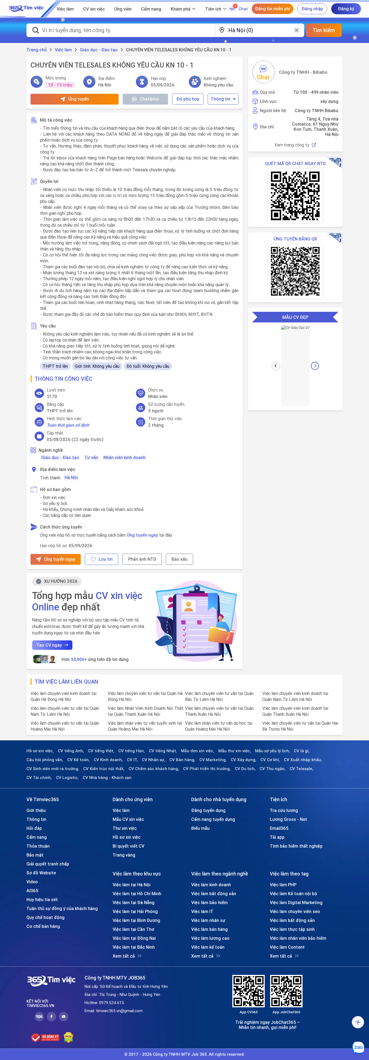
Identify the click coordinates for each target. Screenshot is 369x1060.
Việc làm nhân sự (208, 920)
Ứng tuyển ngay (142, 535)
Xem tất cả (124, 956)
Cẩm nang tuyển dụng (213, 819)
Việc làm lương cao (210, 938)
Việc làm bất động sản (213, 893)
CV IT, (132, 759)
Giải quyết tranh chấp (47, 863)
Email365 (279, 828)
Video (32, 881)
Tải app (277, 837)
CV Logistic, (67, 777)
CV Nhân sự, (153, 759)
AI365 (32, 890)
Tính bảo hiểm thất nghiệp (296, 846)
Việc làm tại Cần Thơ (133, 929)
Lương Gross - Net (288, 819)
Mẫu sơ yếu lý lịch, (272, 750)
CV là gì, (302, 750)
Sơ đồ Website (41, 872)
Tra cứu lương (284, 810)
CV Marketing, (213, 759)
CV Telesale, (301, 768)
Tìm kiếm (324, 30)
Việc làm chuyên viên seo (295, 911)
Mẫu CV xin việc (128, 819)
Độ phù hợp (187, 99)
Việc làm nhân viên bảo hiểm (298, 938)
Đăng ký (346, 8)
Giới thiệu (36, 810)
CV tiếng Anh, (71, 750)
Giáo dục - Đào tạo (60, 457)
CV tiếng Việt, (101, 750)
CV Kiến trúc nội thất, (104, 768)
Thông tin (220, 99)
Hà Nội (71, 477)
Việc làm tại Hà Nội (131, 884)
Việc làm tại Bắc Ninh (134, 947)
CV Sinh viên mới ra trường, (52, 768)
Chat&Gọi (149, 99)
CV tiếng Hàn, (131, 750)
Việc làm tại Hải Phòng (135, 911)
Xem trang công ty (291, 145)
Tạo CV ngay (49, 645)
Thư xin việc (125, 828)
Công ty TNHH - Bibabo (303, 72)
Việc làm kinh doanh (211, 884)
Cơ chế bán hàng (43, 926)
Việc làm (65, 9)
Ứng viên (123, 9)
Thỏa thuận (38, 846)
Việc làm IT (202, 911)
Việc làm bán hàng (209, 929)
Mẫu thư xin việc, (234, 750)
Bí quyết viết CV (128, 846)
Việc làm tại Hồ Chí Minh (137, 893)
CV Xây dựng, (243, 759)
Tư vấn (91, 457)
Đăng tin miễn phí (272, 8)
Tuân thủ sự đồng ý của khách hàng (62, 908)
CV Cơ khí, (270, 759)
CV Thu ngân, (273, 768)
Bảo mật (34, 854)
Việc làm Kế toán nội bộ (293, 893)
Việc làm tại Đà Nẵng (134, 902)
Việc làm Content (287, 947)
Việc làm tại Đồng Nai (134, 938)
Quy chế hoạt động (45, 917)
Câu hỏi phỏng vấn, (44, 759)
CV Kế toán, (78, 759)
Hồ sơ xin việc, (40, 750)
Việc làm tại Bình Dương (136, 920)
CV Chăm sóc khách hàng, (154, 768)
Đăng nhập (312, 8)
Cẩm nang (151, 9)
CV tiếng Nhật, (163, 750)
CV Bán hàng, (182, 759)
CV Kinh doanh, (108, 759)
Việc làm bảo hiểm (209, 902)
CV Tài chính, (39, 777)
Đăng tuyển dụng (208, 810)
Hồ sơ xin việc (126, 837)
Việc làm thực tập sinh (292, 929)
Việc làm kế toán (207, 947)
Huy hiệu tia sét (42, 899)
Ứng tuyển (78, 99)
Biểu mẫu (200, 828)
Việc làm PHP (283, 884)
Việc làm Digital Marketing (296, 902)
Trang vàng (124, 854)
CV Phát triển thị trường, (207, 768)
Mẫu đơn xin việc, (197, 750)
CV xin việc (94, 9)
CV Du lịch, (245, 768)
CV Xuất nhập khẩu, (303, 759)
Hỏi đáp (34, 828)
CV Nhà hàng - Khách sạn (107, 777)
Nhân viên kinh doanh (124, 457)
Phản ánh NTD (142, 559)
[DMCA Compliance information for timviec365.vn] (68, 1037)
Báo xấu (179, 559)
